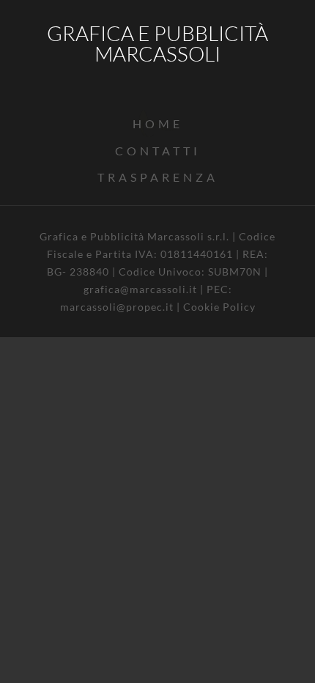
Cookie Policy (219, 306)
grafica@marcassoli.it (140, 289)
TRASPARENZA (157, 177)
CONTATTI (158, 151)
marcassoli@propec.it (117, 306)
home (158, 123)
